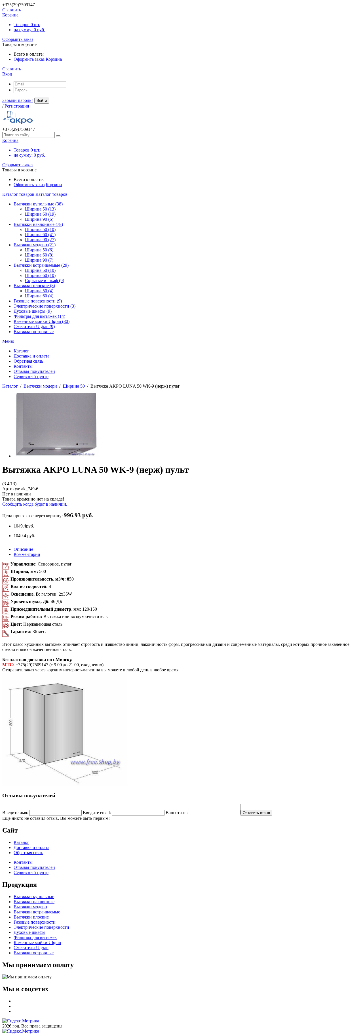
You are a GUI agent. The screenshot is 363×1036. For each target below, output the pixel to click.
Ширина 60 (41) (40, 234)
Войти (42, 100)
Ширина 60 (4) (39, 295)
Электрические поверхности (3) (44, 306)
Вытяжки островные (34, 331)
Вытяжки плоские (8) (34, 285)
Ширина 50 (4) (39, 290)
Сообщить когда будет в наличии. (34, 504)
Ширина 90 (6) (39, 219)
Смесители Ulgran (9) (34, 326)
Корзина (54, 59)
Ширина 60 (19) (40, 214)
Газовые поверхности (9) (38, 301)
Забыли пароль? (17, 100)
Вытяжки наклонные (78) (38, 224)
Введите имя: (15, 812)
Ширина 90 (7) (39, 260)
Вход (7, 74)
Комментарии (27, 554)
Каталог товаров (18, 194)
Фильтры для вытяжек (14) (39, 316)
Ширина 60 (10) (40, 275)
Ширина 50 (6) (39, 249)
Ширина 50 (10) (40, 229)
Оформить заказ (17, 39)
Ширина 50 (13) (40, 209)
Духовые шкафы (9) (33, 311)
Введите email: (97, 812)
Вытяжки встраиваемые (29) (41, 265)
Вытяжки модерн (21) (35, 244)
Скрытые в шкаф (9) (44, 280)
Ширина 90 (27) (40, 239)
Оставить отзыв (256, 813)
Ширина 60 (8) (39, 255)
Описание (23, 549)
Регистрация (17, 106)
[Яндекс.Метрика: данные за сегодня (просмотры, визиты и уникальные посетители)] (20, 1021)
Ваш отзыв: (177, 812)
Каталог (10, 386)
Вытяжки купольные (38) (38, 203)
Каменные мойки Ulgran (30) (41, 321)
